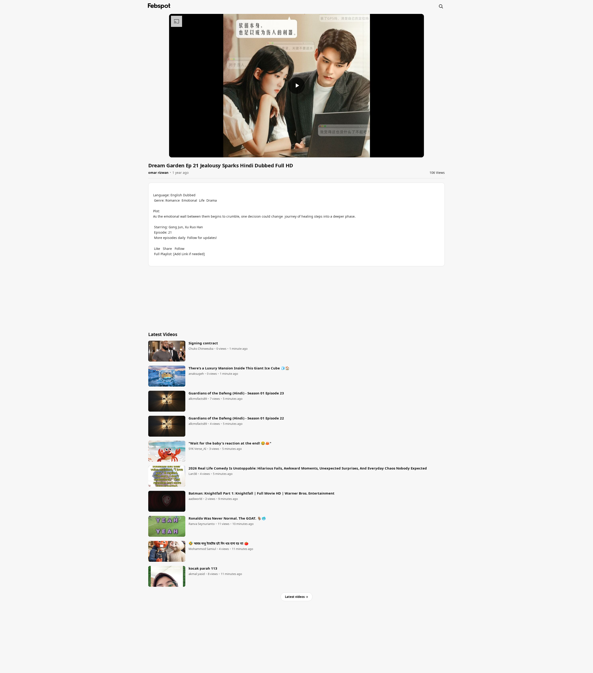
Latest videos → (296, 597)
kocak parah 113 (203, 568)
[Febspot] (159, 6)
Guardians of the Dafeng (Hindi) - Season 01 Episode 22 (236, 418)
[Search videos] (440, 6)
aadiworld (195, 499)
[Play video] (296, 85)
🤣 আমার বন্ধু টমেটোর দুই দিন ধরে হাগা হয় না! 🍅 (219, 543)
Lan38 (193, 474)
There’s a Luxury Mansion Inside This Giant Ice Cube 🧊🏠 (239, 368)
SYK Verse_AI (197, 449)
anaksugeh (196, 374)
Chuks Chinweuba (201, 349)
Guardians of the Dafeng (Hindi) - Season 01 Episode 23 (236, 393)
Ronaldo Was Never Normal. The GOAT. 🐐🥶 (227, 518)
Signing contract (203, 343)
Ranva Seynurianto (202, 524)
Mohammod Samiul (202, 549)
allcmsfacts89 (198, 399)
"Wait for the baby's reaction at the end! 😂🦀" (230, 443)
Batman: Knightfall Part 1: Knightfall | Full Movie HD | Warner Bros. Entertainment (261, 493)
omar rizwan (158, 172)
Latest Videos (162, 334)
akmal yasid (197, 574)
